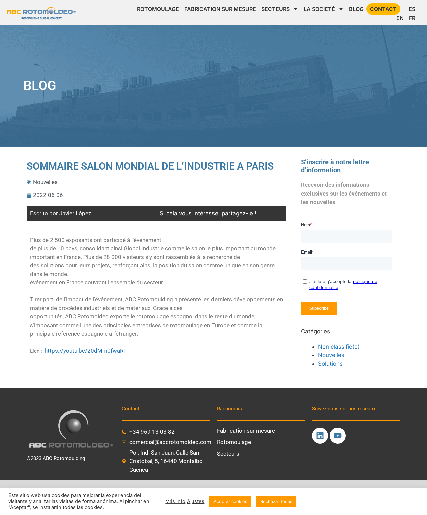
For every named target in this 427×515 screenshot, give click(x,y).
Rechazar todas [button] (276, 501)
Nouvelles (45, 182)
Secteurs (275, 9)
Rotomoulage (158, 9)
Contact (383, 9)
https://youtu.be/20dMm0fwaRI (85, 350)
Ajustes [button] (195, 501)
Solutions (330, 363)
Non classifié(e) (339, 346)
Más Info (175, 501)
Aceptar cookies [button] (230, 501)
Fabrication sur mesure (220, 9)
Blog (356, 9)
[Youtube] (338, 436)
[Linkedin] (320, 436)
